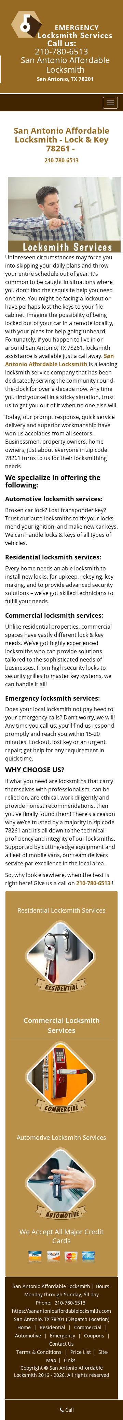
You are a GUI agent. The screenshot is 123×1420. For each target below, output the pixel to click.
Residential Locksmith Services (61, 910)
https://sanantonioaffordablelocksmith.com (61, 1311)
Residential (52, 1327)
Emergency (62, 1335)
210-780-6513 (61, 51)
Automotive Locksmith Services (61, 1137)
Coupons (94, 1335)
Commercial (87, 1327)
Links (70, 1360)
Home (24, 1327)
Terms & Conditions (39, 1352)
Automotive (28, 1335)
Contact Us (61, 1344)
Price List (80, 1352)
